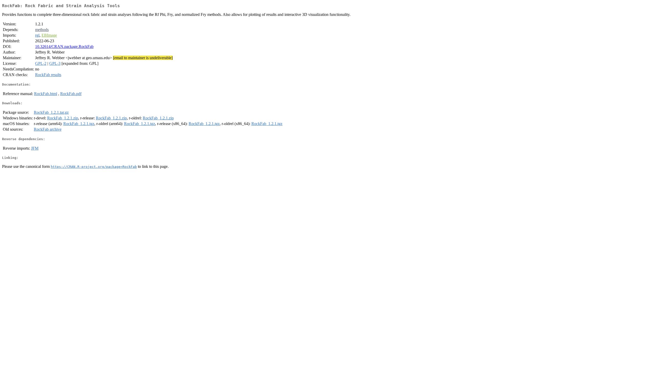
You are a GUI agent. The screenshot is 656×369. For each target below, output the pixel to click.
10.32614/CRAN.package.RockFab (64, 46)
